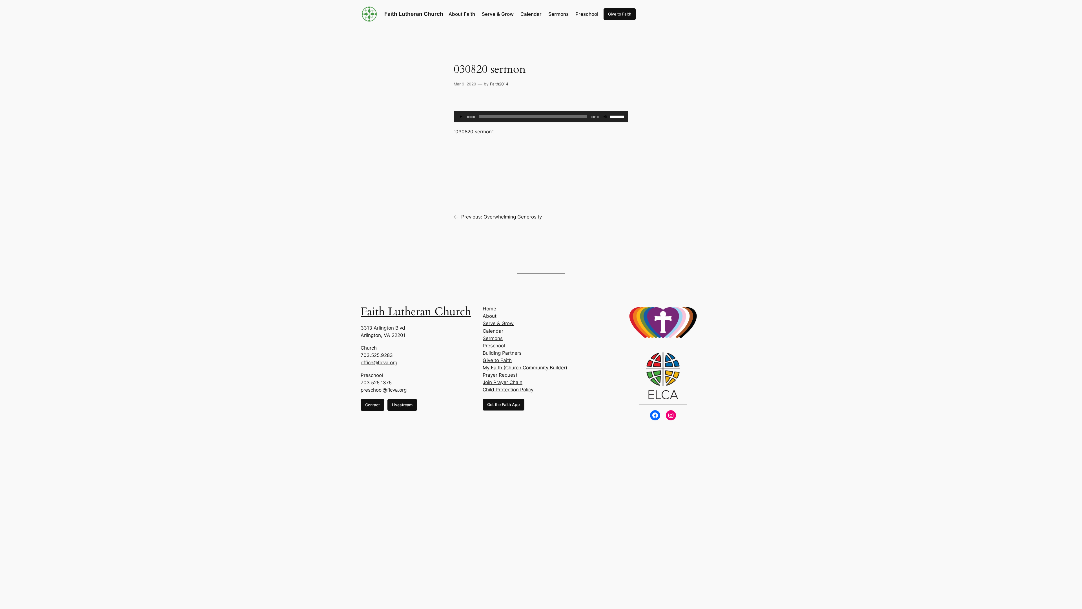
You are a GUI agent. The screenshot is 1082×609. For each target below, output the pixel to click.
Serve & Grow (498, 323)
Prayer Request (500, 375)
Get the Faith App (503, 404)
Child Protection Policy (508, 389)
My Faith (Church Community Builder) (525, 367)
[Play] (461, 117)
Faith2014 (499, 83)
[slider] (618, 116)
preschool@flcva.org (384, 390)
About (489, 316)
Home (489, 309)
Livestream (402, 404)
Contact (372, 404)
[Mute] (605, 117)
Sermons (493, 338)
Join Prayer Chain (502, 382)
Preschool (494, 345)
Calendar (493, 331)
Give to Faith (619, 14)
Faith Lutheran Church (413, 13)
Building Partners (502, 353)
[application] (541, 116)
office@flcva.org (379, 362)
